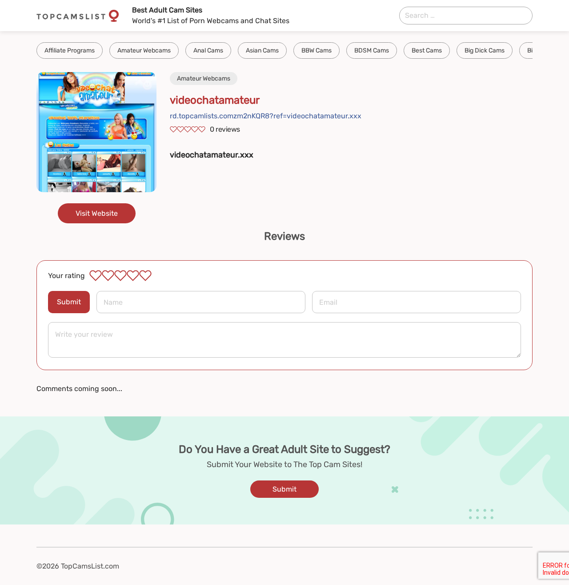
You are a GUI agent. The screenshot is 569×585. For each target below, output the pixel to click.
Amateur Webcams (144, 50)
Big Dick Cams (485, 50)
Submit (69, 302)
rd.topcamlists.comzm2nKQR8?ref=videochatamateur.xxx (265, 116)
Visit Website (97, 213)
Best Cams (427, 50)
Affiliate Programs (69, 50)
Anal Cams (208, 50)
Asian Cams (262, 50)
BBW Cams (316, 50)
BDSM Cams (371, 50)
